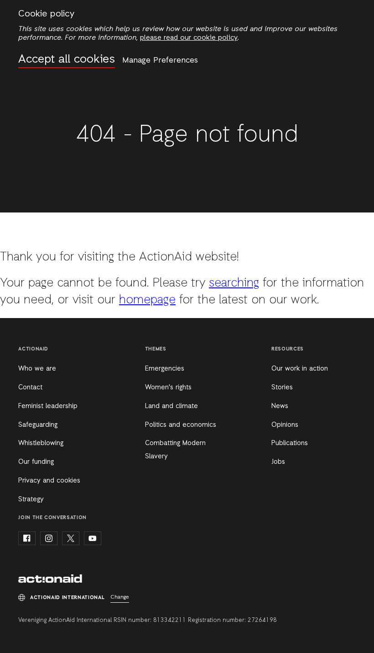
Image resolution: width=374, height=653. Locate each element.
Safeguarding (37, 425)
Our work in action (299, 368)
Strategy (31, 499)
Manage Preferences (160, 60)
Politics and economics (180, 425)
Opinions (284, 425)
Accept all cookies (66, 60)
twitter (70, 538)
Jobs (278, 462)
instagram (48, 538)
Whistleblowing (40, 443)
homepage (147, 300)
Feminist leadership (48, 406)
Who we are (37, 368)
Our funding (36, 462)
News (279, 406)
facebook (27, 538)
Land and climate (171, 406)
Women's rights (168, 387)
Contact (30, 387)
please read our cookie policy (189, 38)
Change (119, 597)
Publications (289, 443)
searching (234, 283)
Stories (282, 387)
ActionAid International (50, 579)
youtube (92, 538)
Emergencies (164, 368)
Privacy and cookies (49, 480)
